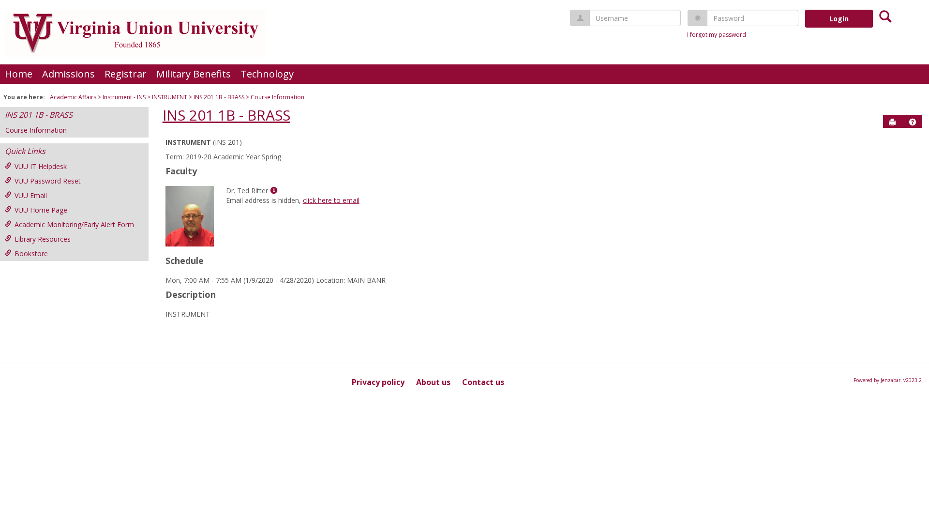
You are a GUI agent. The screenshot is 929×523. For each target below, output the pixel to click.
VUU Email (31, 195)
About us (433, 382)
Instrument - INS (124, 97)
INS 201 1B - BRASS (219, 97)
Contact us (483, 382)
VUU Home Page (41, 210)
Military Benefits (193, 73)
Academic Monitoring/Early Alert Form (74, 224)
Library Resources (43, 239)
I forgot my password (716, 35)
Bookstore (31, 253)
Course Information (277, 97)
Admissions (68, 73)
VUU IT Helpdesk (41, 166)
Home (18, 73)
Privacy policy (378, 382)
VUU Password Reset (48, 180)
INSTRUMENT (169, 97)
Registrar (126, 73)
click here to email (331, 200)
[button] (912, 122)
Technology (267, 73)
